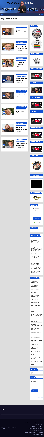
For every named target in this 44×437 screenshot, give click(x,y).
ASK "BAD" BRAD (35, 299)
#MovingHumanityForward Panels (37, 426)
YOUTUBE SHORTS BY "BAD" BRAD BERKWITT (36, 363)
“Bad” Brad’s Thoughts (33, 430)
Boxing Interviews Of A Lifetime (29, 432)
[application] (36, 76)
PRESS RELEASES (35, 337)
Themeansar (3, 428)
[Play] (32, 78)
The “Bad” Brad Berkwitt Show (29, 422)
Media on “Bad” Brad (39, 432)
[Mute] (39, 78)
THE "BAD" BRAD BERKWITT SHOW (21, 60)
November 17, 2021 (20, 115)
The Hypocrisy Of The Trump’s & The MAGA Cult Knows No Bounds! (36, 257)
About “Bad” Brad (36, 420)
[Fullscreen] (41, 78)
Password (33, 385)
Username (33, 381)
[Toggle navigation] (21, 15)
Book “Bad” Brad (36, 434)
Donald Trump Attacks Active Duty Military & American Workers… (36, 263)
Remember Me (40, 393)
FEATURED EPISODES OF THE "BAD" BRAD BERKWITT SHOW (21, 27)
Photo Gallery (40, 430)
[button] (39, 14)
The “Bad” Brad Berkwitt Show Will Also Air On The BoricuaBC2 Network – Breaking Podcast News (36, 270)
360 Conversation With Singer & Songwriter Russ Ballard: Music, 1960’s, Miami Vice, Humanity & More (36, 242)
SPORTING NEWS (35, 344)
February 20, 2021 (20, 147)
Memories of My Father (39, 422)
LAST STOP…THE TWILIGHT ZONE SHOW (35, 428)
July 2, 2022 (19, 34)
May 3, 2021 (19, 131)
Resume (41, 420)
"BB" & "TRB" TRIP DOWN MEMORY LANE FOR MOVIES (36, 291)
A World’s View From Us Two (38, 424)
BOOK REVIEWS (35, 302)
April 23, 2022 (19, 66)
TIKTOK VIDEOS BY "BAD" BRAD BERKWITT (35, 353)
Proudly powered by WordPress (6, 427)
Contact (41, 434)
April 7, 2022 (19, 82)
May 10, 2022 (19, 50)
